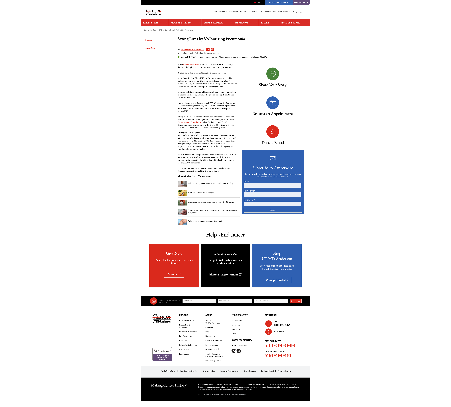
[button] (208, 48)
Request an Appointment (278, 2)
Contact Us (257, 11)
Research (265, 23)
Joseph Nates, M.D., (191, 65)
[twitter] (271, 345)
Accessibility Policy (239, 345)
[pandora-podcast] (280, 355)
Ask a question (280, 331)
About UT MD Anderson (212, 321)
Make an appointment (224, 274)
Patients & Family (150, 23)
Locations (235, 325)
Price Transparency (213, 361)
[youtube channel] (275, 345)
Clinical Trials (220, 11)
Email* (247, 181)
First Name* (249, 191)
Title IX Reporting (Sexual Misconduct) (214, 355)
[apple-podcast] (266, 355)
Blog (207, 332)
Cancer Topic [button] (150, 48)
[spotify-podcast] (271, 355)
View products (275, 280)
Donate (173, 274)
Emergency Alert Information (229, 371)
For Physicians (241, 23)
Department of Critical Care (189, 122)
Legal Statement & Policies (188, 371)
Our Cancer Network (267, 371)
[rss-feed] (289, 355)
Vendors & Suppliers (284, 371)
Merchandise (211, 349)
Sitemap (235, 334)
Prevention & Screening (181, 23)
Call (282, 323)
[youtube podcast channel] (275, 355)
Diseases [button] (148, 40)
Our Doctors (270, 11)
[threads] (293, 345)
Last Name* (249, 200)
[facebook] (266, 345)
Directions (235, 329)
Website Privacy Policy (168, 371)
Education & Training (290, 23)
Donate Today (299, 2)
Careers (244, 11)
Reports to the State (209, 371)
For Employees (211, 345)
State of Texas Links (250, 371)
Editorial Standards (213, 340)
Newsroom (210, 336)
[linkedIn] (284, 345)
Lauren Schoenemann (192, 49)
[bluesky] (289, 345)
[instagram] (280, 345)
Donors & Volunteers (213, 23)
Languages (283, 11)
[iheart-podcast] (284, 355)
